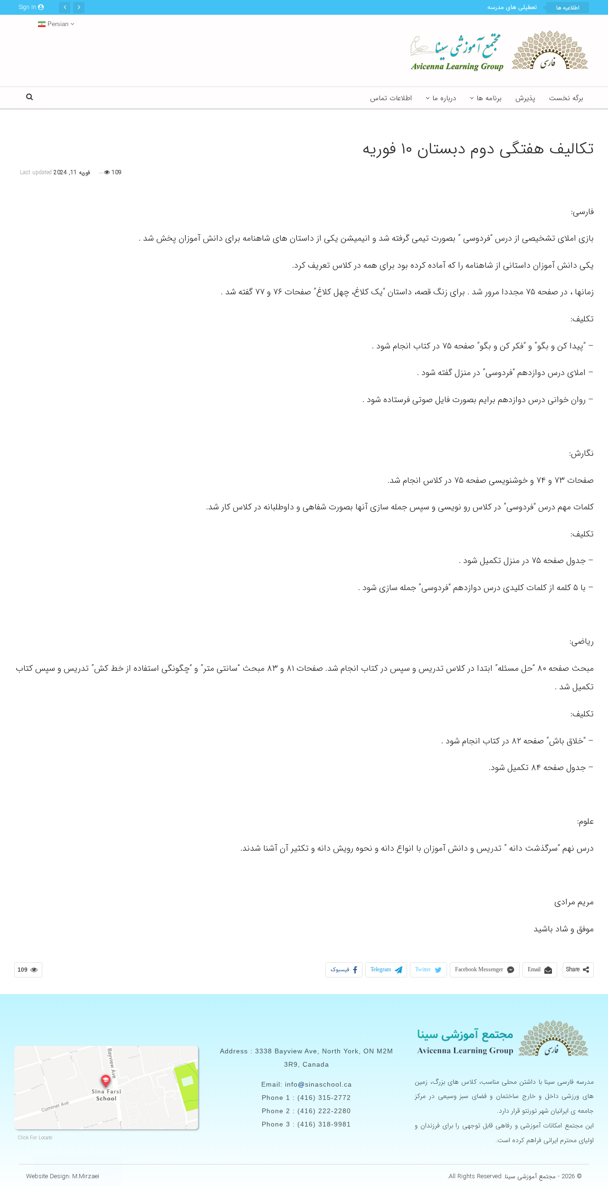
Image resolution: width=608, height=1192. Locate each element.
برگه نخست (566, 98)
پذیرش (525, 98)
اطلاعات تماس (391, 98)
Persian (57, 24)
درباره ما (444, 98)
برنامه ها (489, 98)
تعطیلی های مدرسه (512, 7)
